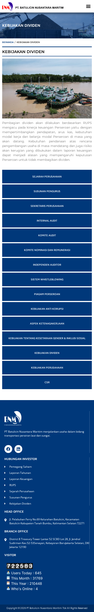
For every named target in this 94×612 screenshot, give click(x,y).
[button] (88, 6)
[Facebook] (8, 449)
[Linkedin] (18, 449)
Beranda (8, 42)
